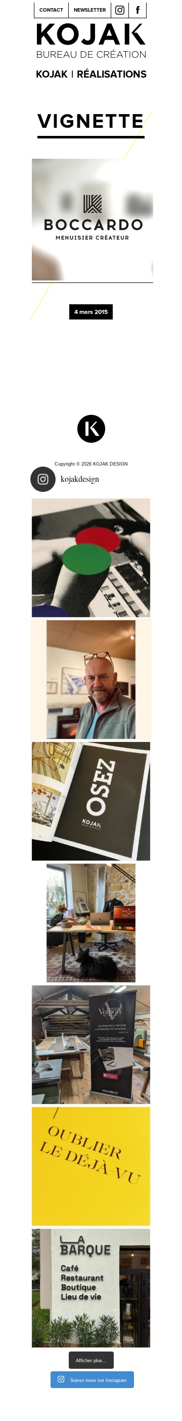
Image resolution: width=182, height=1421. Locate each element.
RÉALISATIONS (112, 74)
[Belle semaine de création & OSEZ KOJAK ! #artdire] (91, 801)
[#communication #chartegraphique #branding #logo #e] (91, 679)
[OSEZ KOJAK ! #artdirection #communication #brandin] (91, 923)
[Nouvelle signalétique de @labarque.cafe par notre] (91, 1288)
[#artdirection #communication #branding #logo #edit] (91, 558)
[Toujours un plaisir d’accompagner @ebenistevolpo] (91, 1045)
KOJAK (52, 74)
